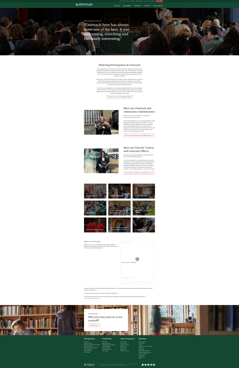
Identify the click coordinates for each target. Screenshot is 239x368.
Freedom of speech (143, 353)
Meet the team (123, 347)
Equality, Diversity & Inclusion (145, 352)
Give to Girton (159, 1)
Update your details (124, 350)
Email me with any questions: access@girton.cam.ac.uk (139, 135)
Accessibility (141, 349)
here (96, 290)
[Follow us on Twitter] (146, 365)
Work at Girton (142, 343)
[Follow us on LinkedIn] (148, 365)
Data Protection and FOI (144, 350)
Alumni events (123, 343)
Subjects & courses (88, 346)
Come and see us (94, 325)
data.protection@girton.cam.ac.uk (92, 298)
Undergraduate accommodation (91, 347)
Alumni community (124, 344)
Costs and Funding (88, 349)
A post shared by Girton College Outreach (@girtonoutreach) (137, 281)
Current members (151, 1)
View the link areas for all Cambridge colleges (119, 96)
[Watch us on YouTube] (151, 365)
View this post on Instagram (128, 262)
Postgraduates (137, 5)
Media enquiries (142, 341)
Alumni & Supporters (158, 5)
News (121, 1)
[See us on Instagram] (154, 365)
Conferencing (132, 1)
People (124, 1)
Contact (145, 1)
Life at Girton (147, 5)
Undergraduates (127, 5)
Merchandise (123, 349)
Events (127, 1)
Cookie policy (142, 356)
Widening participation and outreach (92, 344)
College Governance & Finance (145, 346)
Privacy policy (142, 355)
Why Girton (86, 341)
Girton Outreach (93, 244)
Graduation (141, 347)
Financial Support (88, 350)
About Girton (117, 5)
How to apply (87, 352)
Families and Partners (107, 349)
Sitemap (140, 358)
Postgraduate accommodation (108, 344)
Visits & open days (88, 343)
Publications (123, 346)
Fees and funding (106, 346)
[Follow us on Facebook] (143, 365)
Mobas (125, 365)
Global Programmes (139, 1)
